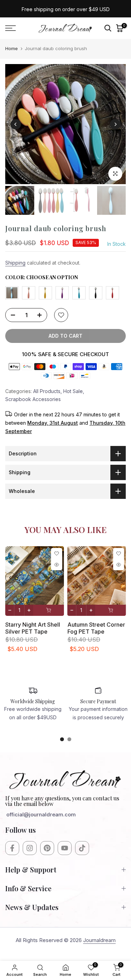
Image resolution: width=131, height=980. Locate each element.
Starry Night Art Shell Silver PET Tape (32, 628)
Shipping (15, 263)
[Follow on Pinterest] (47, 848)
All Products (46, 391)
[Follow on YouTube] (65, 848)
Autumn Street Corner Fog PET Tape (96, 628)
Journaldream (99, 940)
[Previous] (15, 124)
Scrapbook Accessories (33, 399)
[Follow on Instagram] (30, 848)
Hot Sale (73, 391)
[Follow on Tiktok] (82, 848)
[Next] (115, 124)
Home (11, 48)
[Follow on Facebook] (12, 848)
